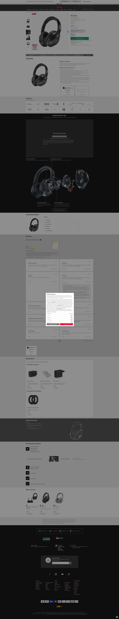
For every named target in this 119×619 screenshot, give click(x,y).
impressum (54, 311)
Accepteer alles (66, 324)
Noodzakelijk (49, 313)
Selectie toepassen (53, 324)
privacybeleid (49, 311)
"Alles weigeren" (53, 301)
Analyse (48, 315)
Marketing (48, 317)
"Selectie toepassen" (59, 308)
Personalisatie (49, 319)
